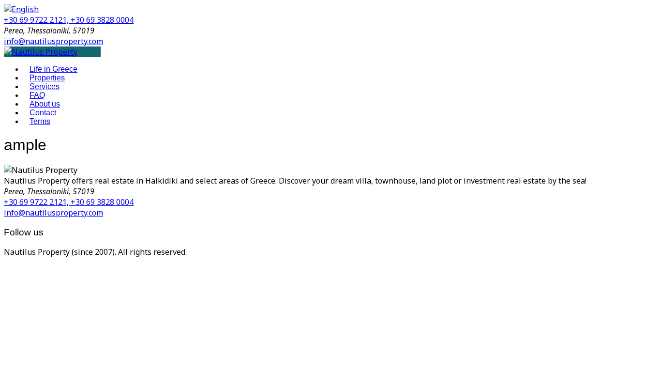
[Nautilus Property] (40, 51)
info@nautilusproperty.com (53, 41)
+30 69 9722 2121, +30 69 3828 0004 (69, 20)
